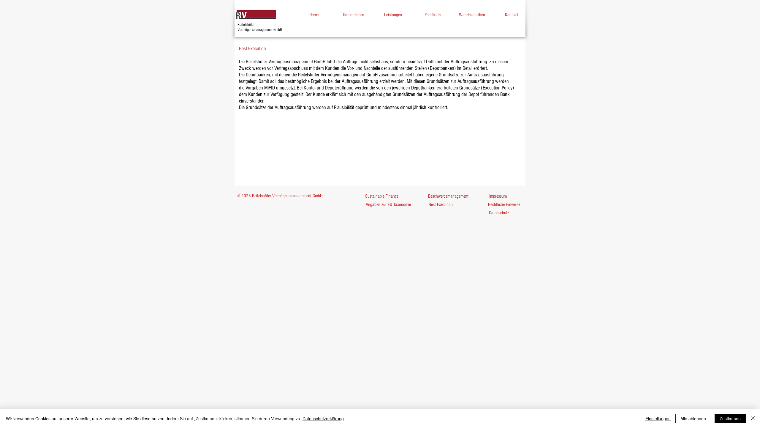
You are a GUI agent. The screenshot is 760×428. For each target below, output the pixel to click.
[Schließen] (752, 418)
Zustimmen (730, 418)
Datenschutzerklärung (323, 418)
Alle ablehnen (693, 418)
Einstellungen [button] (658, 418)
